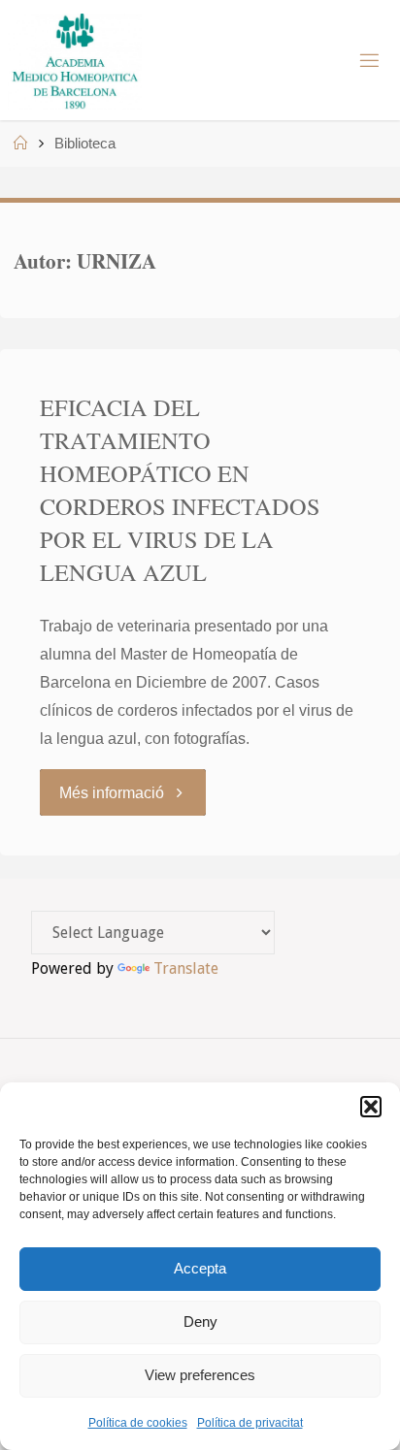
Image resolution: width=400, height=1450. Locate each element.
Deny (200, 1321)
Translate (185, 968)
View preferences (200, 1375)
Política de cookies (137, 1423)
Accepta (200, 1268)
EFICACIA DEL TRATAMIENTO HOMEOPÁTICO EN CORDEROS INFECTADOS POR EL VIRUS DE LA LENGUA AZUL (180, 489)
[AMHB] (74, 60)
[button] (371, 1106)
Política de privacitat (250, 1423)
